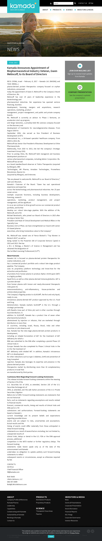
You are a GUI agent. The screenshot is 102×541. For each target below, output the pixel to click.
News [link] (67, 500)
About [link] (45, 10)
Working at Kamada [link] (14, 518)
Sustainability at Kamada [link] (15, 515)
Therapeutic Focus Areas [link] (44, 511)
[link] (23, 6)
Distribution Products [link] (43, 500)
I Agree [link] (51, 536)
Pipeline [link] (39, 514)
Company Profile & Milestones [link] (17, 500)
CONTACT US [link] (82, 3)
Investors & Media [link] (85, 10)
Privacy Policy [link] (74, 533)
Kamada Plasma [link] (12, 503)
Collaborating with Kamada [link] (16, 512)
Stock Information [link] (71, 509)
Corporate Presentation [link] (73, 506)
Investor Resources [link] (71, 521)
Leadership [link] (11, 506)
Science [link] (69, 10)
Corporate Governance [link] (72, 518)
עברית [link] (91, 3)
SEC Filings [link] (69, 515)
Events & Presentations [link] (73, 503)
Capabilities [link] (11, 509)
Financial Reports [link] (71, 512)
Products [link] (57, 10)
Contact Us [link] (11, 521)
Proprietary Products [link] (43, 503)
